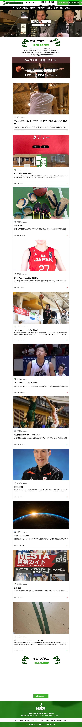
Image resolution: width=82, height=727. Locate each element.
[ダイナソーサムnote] (41, 68)
